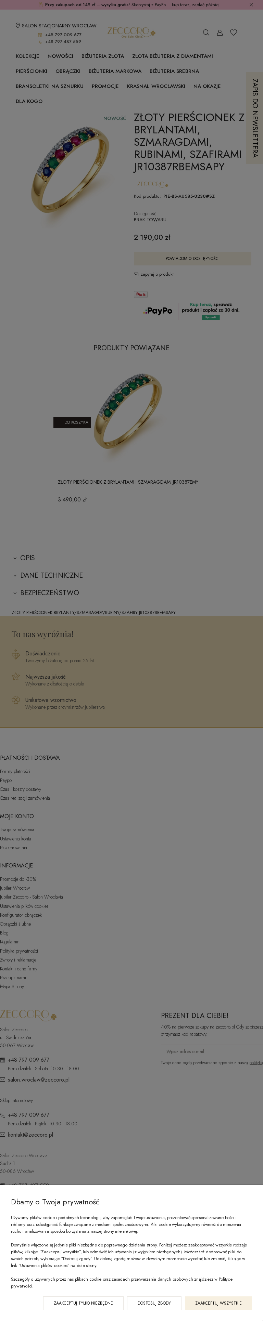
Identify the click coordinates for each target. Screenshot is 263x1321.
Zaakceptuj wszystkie (218, 1303)
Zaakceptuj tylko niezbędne (83, 1303)
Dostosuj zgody (154, 1303)
